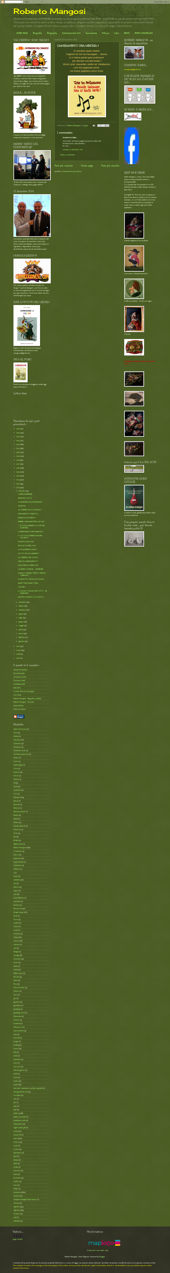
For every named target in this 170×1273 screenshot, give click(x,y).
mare (15, 1063)
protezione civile (19, 1120)
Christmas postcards (21, 754)
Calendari (17, 743)
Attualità (16, 740)
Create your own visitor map (97, 1250)
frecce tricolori (19, 987)
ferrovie (16, 977)
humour (16, 1020)
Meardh (16, 804)
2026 (18, 429)
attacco (16, 887)
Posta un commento (67, 155)
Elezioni (16, 772)
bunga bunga (18, 912)
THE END (21, 587)
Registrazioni (18, 844)
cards (15, 930)
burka (15, 916)
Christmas (17, 747)
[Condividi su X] (103, 125)
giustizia (16, 1002)
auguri (15, 890)
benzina (16, 905)
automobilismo (18, 898)
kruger (15, 1041)
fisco (15, 984)
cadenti (16, 923)
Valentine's (17, 865)
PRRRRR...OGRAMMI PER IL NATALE (31, 521)
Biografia (37, 33)
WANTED (22, 506)
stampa (16, 1160)
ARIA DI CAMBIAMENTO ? (28, 561)
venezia (16, 1203)
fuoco (15, 995)
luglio (21, 618)
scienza (16, 1142)
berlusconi (17, 908)
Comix (15, 761)
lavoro (15, 1048)
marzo (21, 633)
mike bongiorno (19, 1070)
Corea (15, 768)
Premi (15, 833)
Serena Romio (18, 705)
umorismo (17, 1192)
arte (14, 883)
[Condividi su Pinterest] (108, 125)
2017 (18, 464)
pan (14, 1102)
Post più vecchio (110, 165)
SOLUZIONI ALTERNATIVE (28, 565)
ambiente (16, 880)
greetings (16, 1009)
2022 (18, 444)
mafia (15, 1056)
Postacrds (17, 829)
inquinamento (18, 1031)
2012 (18, 484)
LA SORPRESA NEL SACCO (28, 557)
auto (15, 894)
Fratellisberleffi (19, 684)
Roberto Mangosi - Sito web (23, 702)
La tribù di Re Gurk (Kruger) (23, 691)
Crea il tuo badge (129, 166)
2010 (18, 646)
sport (15, 1156)
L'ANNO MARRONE (25, 494)
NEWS (127, 33)
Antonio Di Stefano (20, 670)
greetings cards (19, 1013)
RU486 (15, 840)
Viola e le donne (19, 709)
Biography (52, 33)
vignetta (16, 1206)
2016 (18, 468)
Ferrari (16, 776)
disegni (16, 952)
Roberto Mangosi (49, 11)
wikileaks (16, 1221)
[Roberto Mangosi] (131, 163)
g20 (14, 998)
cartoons (16, 934)
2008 (18, 654)
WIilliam (16, 869)
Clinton (16, 758)
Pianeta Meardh (19, 826)
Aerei (15, 732)
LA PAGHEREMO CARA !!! (27, 549)
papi (14, 1109)
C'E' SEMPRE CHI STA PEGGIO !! (30, 510)
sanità (15, 1131)
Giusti (15, 786)
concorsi (16, 941)
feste (15, 980)
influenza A (17, 1027)
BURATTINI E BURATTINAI (28, 583)
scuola (15, 1149)
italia (15, 1034)
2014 (18, 476)
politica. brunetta (19, 1117)
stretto (15, 1167)
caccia (15, 919)
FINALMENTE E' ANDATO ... (28, 514)
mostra (16, 1081)
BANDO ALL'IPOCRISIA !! (27, 518)
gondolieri (17, 1005)
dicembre (22, 491)
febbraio (22, 637)
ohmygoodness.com (20, 1092)
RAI (14, 837)
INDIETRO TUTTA (25, 498)
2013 (18, 480)
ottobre (21, 606)
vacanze (16, 1196)
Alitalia (16, 736)
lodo (15, 1052)
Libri (116, 33)
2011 (18, 487)
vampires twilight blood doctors (25, 1199)
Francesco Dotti (19, 680)
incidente (16, 1023)
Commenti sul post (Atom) (71, 171)
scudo (15, 1145)
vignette (16, 1210)
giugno (21, 622)
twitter (15, 1189)
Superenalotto (18, 862)
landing (16, 1045)
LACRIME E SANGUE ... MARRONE (30, 569)
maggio (21, 625)
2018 (18, 460)
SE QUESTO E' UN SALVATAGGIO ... (31, 579)
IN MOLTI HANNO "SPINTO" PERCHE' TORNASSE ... (32, 574)
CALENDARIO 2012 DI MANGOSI (30, 502)
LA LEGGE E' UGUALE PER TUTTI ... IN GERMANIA (32, 592)
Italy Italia (17, 688)
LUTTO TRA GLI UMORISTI (28, 553)
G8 (14, 783)
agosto (21, 614)
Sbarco (16, 855)
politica (16, 1113)
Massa (15, 801)
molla (15, 1074)
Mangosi (16, 797)
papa (15, 1106)
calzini (15, 926)
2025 (18, 433)
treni (15, 1185)
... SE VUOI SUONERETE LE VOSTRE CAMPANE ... (31, 526)
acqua (15, 876)
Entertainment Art (71, 33)
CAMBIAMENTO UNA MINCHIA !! (30, 531)
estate (15, 966)
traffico (16, 1181)
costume (16, 944)
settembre (22, 610)
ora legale (17, 1095)
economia (17, 959)
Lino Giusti (17, 695)
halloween (17, 1016)
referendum (18, 1124)
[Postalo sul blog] (101, 125)
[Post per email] (93, 125)
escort (15, 962)
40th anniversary (20, 729)
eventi (15, 969)
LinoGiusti (17, 790)
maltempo (17, 1059)
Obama (16, 822)
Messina (16, 808)
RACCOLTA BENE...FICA (27, 545)
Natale (15, 815)
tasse (15, 1174)
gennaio (22, 641)
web (15, 1217)
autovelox (17, 901)
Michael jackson (19, 811)
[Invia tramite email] (98, 125)
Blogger (102, 1257)
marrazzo (17, 1066)
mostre (16, 1084)
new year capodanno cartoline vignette (28, 1088)
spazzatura (17, 1153)
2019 (18, 456)
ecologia (16, 955)
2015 (18, 472)
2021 (18, 448)
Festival (16, 779)
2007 (18, 658)
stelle (15, 1163)
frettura (16, 991)
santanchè (17, 1135)
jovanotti (16, 1038)
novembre (23, 602)
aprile (21, 629)
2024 (18, 436)
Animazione (91, 33)
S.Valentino (17, 851)
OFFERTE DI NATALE (26, 542)
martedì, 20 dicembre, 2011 (73, 149)
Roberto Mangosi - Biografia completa (27, 698)
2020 (18, 452)
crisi (15, 948)
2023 (18, 440)
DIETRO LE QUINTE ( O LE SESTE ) (31, 597)
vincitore (16, 1214)
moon (15, 1077)
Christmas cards (19, 750)
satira (15, 1138)
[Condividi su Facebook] (105, 125)
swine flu (16, 1171)
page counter (18, 1239)
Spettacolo (17, 858)
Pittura (105, 33)
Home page (87, 165)
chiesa (15, 937)
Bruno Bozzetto (19, 673)
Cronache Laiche (19, 677)
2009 (18, 650)
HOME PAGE (22, 33)
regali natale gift (19, 1127)
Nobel (15, 819)
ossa (15, 1099)
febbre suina (18, 973)
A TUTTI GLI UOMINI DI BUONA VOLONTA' (30, 536)
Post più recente (64, 165)
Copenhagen (18, 765)
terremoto (17, 1178)
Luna (15, 794)
